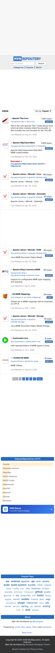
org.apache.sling (18, 273)
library (48, 595)
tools (18, 610)
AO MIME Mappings (21, 294)
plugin (21, 602)
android (15, 581)
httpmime (42, 146)
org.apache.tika (17, 121)
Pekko (35, 627)
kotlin (40, 595)
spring (25, 606)
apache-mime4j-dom (37, 253)
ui (23, 610)
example (9, 592)
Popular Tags (27, 576)
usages (47, 119)
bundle (32, 585)
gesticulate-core (33, 341)
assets (45, 581)
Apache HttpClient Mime (24, 142)
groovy (8, 595)
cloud (9, 588)
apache (25, 581)
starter (38, 606)
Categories (18, 67)
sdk (47, 602)
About (39, 67)
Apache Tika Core (20, 118)
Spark (28, 627)
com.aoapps (16, 297)
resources (32, 602)
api (33, 581)
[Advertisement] (27, 27)
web (28, 609)
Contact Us (24, 649)
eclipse (45, 588)
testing (46, 606)
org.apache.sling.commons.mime (25, 275)
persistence (11, 603)
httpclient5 (16, 166)
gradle (47, 592)
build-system (19, 584)
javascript (26, 595)
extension (18, 592)
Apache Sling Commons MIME (26, 269)
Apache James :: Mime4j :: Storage (28, 316)
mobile (25, 599)
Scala (17, 627)
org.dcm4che (16, 361)
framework (29, 592)
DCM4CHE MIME (21, 358)
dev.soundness (17, 341)
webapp (35, 610)
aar (8, 581)
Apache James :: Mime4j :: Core (27, 174)
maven (16, 599)
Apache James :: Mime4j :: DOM (27, 250)
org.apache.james (18, 177)
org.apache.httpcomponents (23, 146)
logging (8, 599)
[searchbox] (22, 63)
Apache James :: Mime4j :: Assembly (29, 194)
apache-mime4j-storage (23, 320)
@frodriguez (37, 621)
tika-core (30, 121)
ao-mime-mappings (32, 297)
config (16, 588)
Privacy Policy (37, 649)
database (36, 588)
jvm (34, 595)
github (39, 591)
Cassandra (46, 627)
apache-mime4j (35, 197)
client (40, 585)
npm (42, 599)
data (28, 588)
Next (40, 379)
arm (38, 581)
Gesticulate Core (20, 338)
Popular (29, 67)
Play (23, 627)
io (14, 595)
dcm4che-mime (31, 361)
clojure (47, 585)
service (16, 606)
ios (17, 595)
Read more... (27, 632)
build (7, 584)
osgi (48, 599)
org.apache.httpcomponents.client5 (27, 164)
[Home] (27, 60)
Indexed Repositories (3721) (27, 459)
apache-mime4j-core (37, 177)
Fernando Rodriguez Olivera (38, 644)
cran (22, 588)
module (34, 599)
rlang (41, 603)
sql (31, 606)
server (8, 606)
